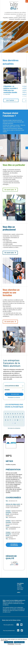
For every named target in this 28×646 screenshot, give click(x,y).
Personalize (11, 644)
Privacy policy (18, 644)
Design (7, 33)
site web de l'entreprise (14, 545)
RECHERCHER (15, 394)
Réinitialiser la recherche (14, 397)
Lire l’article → (11, 100)
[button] (10, 190)
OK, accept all (9, 642)
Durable (8, 37)
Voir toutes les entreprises (14, 428)
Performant (10, 41)
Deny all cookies (20, 642)
